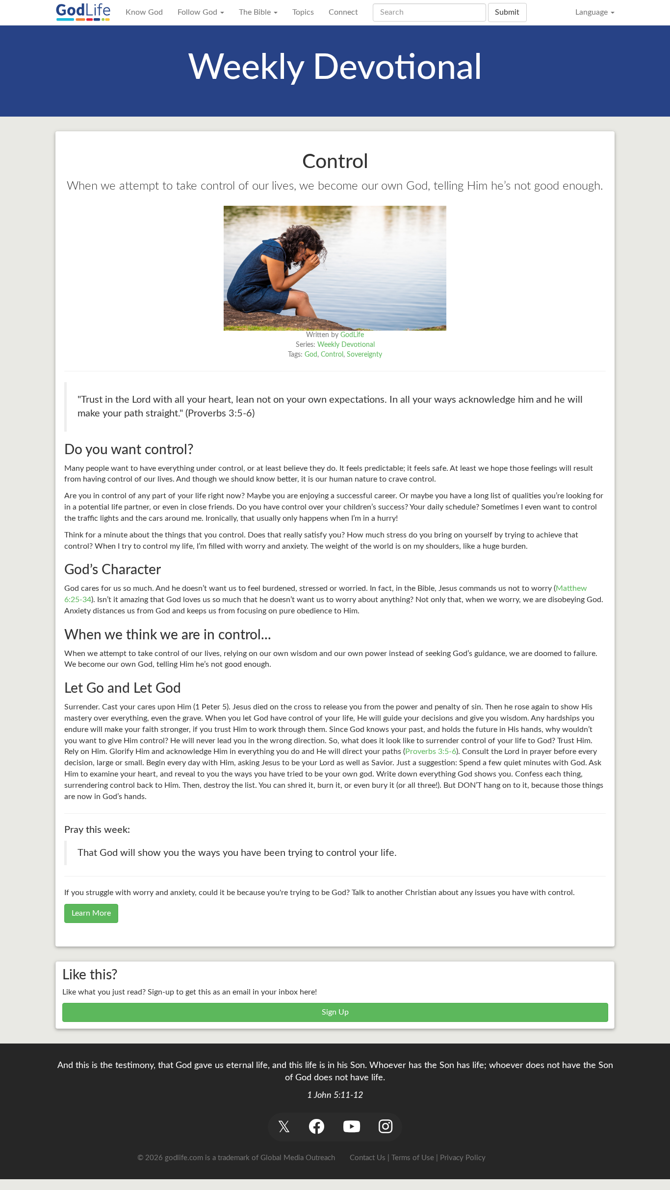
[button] (284, 1127)
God (311, 354)
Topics (303, 12)
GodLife (352, 335)
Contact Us (368, 1158)
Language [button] (592, 12)
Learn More (91, 913)
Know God (144, 12)
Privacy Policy (463, 1158)
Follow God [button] (198, 12)
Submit (507, 12)
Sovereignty (364, 354)
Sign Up (335, 1012)
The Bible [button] (256, 12)
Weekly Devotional (346, 344)
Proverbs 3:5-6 (430, 751)
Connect (343, 12)
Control (332, 354)
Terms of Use (412, 1158)
